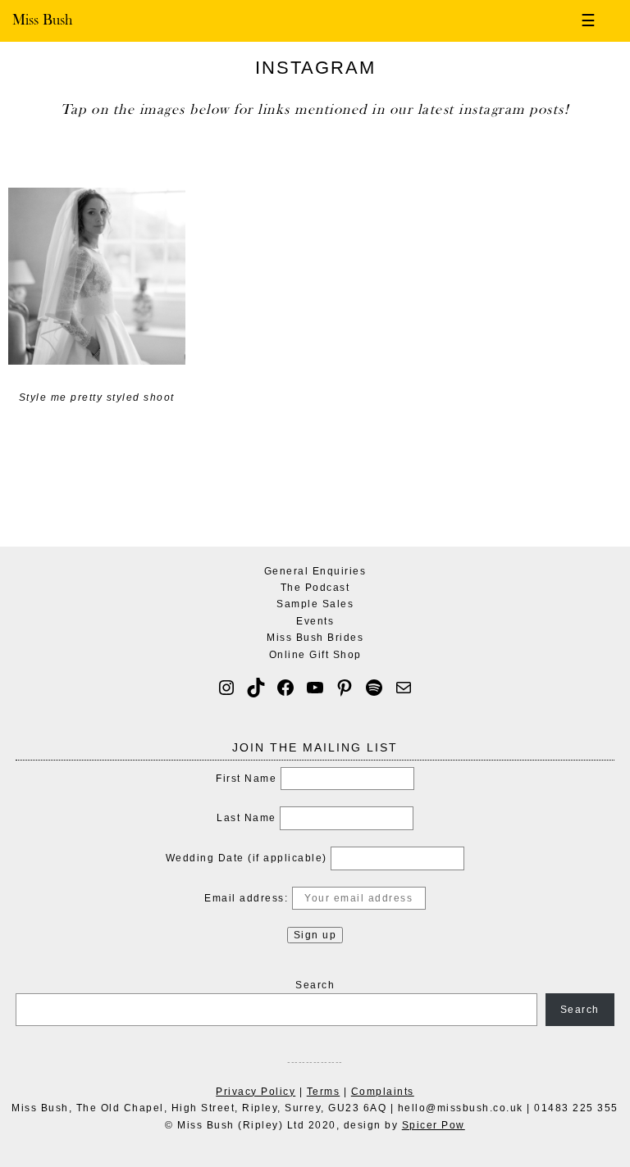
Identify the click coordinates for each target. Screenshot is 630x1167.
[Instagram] (226, 687)
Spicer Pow (433, 1125)
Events (315, 621)
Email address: (248, 898)
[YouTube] (315, 687)
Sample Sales (315, 604)
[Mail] (403, 687)
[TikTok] (256, 687)
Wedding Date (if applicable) (246, 858)
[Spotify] (374, 687)
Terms (323, 1091)
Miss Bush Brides (315, 637)
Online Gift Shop (315, 655)
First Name (246, 778)
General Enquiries (315, 571)
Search (315, 985)
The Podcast (315, 587)
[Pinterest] (344, 687)
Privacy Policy (255, 1091)
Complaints (382, 1091)
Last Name (246, 818)
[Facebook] (285, 687)
